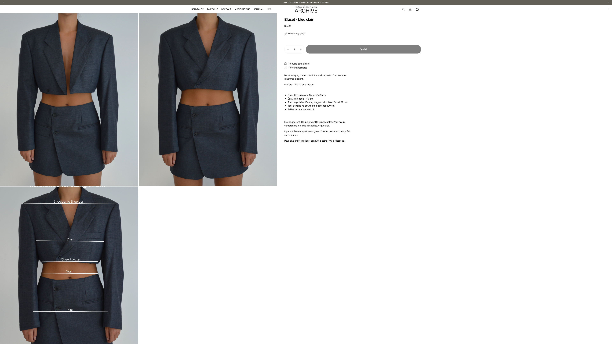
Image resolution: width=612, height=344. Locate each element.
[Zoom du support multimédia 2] (208, 99)
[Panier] (417, 9)
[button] (294, 33)
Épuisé (363, 49)
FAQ (330, 140)
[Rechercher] (403, 9)
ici (327, 125)
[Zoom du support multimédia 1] (69, 99)
